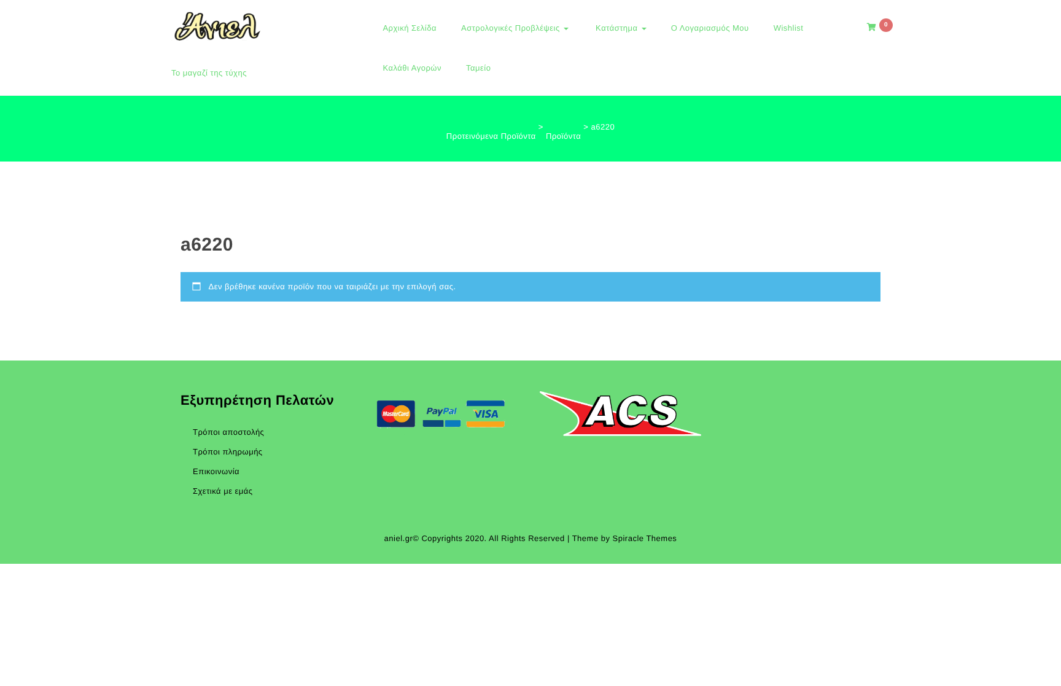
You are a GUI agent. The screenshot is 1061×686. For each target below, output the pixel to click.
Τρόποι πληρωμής (228, 451)
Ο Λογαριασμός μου (710, 28)
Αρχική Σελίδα (410, 28)
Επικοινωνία (216, 471)
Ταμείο (478, 67)
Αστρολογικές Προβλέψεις (511, 28)
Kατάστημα (616, 28)
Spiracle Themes (645, 538)
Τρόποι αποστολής (228, 432)
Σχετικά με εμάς (223, 491)
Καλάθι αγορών (412, 67)
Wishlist (789, 28)
